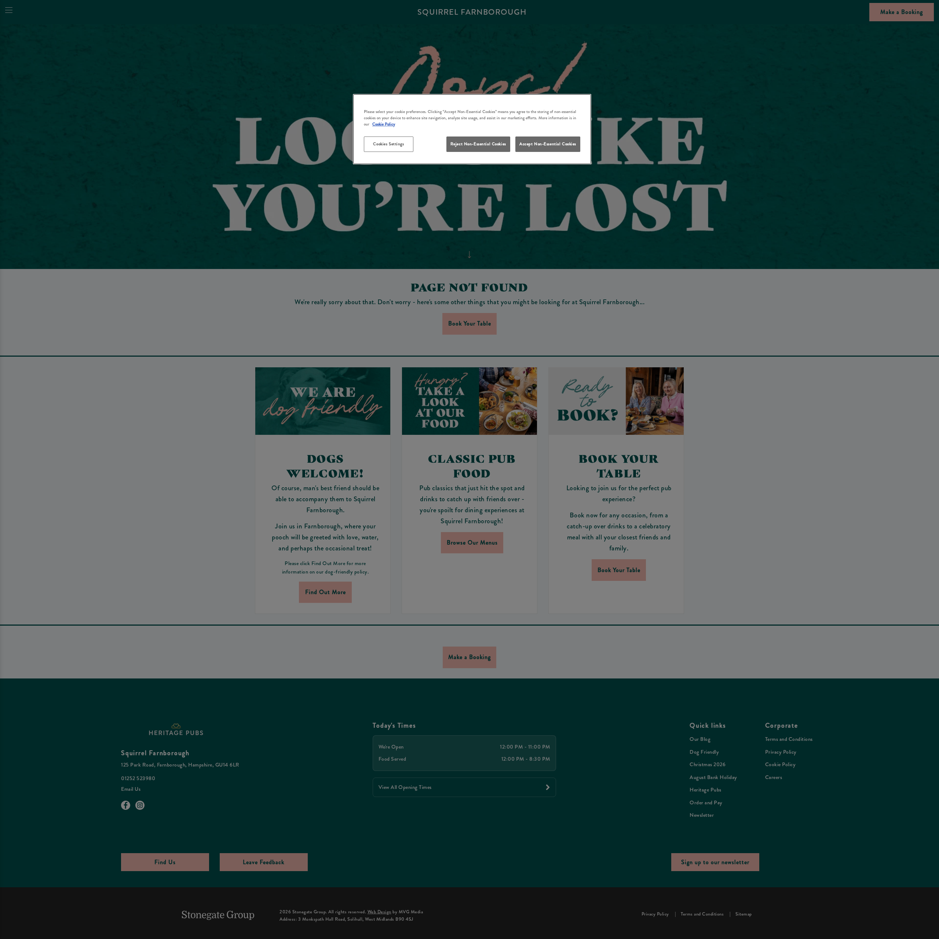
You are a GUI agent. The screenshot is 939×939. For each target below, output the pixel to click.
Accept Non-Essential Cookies (547, 144)
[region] (472, 129)
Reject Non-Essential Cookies (478, 144)
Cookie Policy (383, 124)
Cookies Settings (388, 144)
